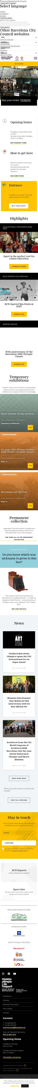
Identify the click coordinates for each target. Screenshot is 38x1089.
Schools (6, 1000)
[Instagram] (3, 974)
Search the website (7, 20)
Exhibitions (7, 996)
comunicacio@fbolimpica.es (14, 1027)
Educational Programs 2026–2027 (18, 228)
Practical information (11, 1004)
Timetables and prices (12, 1057)
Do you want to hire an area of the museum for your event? (19, 893)
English (8, 3)
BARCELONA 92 (10, 324)
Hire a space (7, 1009)
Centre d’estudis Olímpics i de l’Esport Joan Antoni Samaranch (17, 1069)
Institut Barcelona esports (19, 873)
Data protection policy (20, 850)
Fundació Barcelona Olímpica (13, 1065)
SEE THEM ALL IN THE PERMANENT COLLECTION (19, 538)
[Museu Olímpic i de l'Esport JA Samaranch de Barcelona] (21, 60)
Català (2, 11)
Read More (15, 1086)
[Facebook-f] (9, 974)
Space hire (19, 889)
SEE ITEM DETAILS (19, 609)
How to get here (9, 1034)
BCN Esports (19, 870)
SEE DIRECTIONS (17, 176)
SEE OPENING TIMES (18, 143)
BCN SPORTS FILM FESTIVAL (15, 276)
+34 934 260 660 (10, 1025)
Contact (6, 1013)
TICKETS (25, 100)
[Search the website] (29, 24)
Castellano (4, 14)
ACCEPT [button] (24, 1086)
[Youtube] (14, 974)
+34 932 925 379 (10, 1023)
